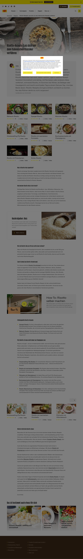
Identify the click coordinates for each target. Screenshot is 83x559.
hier (27, 68)
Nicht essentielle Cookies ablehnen (44, 72)
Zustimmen (56, 72)
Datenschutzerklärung (27, 69)
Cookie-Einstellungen (27, 72)
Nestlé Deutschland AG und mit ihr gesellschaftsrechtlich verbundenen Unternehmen (39, 61)
